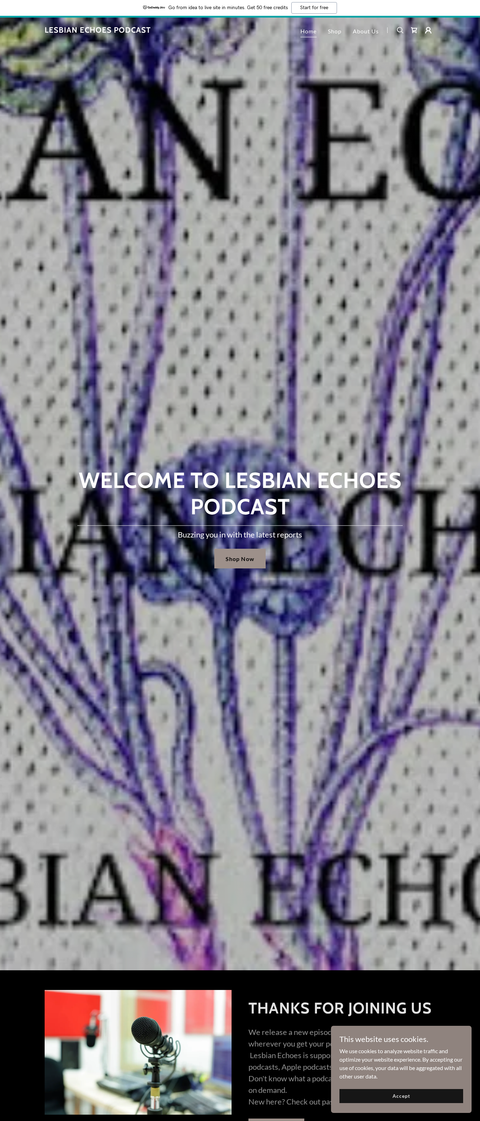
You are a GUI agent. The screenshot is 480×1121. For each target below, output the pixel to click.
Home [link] (308, 31)
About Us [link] (366, 31)
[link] (98, 30)
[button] (428, 30)
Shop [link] (335, 31)
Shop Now (240, 558)
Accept (401, 1096)
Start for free (314, 7)
